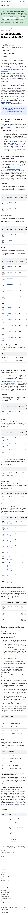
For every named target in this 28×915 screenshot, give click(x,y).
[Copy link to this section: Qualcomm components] (16, 504)
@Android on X (4, 874)
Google (2, 804)
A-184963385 (9, 272)
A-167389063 (9, 443)
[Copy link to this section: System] (7, 247)
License (19, 907)
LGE (10, 804)
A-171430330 (9, 208)
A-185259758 (9, 234)
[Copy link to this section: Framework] (9, 184)
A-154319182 (9, 266)
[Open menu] (2, 1)
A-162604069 (9, 437)
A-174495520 (9, 202)
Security (10, 28)
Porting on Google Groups (6, 887)
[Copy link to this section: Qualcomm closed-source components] (2, 589)
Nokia (17, 804)
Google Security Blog (5, 880)
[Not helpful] (11, 31)
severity (18, 169)
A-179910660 (10, 337)
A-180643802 (9, 240)
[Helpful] (9, 31)
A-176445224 (10, 290)
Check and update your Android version (12, 641)
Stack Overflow (4, 900)
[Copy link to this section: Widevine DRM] (11, 481)
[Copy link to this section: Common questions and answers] (2, 629)
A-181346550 (9, 319)
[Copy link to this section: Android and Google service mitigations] (10, 121)
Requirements (4, 860)
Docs (6, 28)
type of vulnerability (11, 169)
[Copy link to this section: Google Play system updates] (19, 345)
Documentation (5, 5)
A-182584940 (10, 278)
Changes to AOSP (18, 22)
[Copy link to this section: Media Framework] (13, 215)
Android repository (5, 858)
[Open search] (18, 1)
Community (11, 907)
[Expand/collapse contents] (8, 44)
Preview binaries (4, 865)
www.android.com (5, 896)
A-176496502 (10, 325)
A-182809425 (9, 449)
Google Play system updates (12, 180)
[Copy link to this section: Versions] (8, 810)
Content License (14, 847)
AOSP (2, 28)
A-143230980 (10, 411)
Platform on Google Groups (6, 882)
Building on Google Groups (6, 885)
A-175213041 (9, 313)
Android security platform (7, 126)
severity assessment (17, 90)
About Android (4, 907)
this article (5, 670)
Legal (16, 907)
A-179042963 (10, 296)
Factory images (4, 867)
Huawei (6, 804)
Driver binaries (4, 869)
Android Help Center (5, 892)
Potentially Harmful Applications (17, 144)
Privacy (24, 907)
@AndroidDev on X (5, 876)
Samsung (23, 804)
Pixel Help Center (4, 894)
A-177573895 (9, 302)
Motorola (13, 804)
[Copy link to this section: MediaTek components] (16, 457)
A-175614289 (9, 331)
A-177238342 (9, 307)
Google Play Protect (7, 127)
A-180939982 (10, 284)
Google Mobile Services (15, 148)
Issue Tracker (3, 902)
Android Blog (3, 878)
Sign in (24, 1)
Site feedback (5, 909)
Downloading (4, 863)
